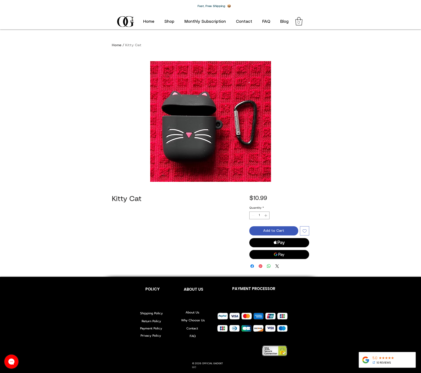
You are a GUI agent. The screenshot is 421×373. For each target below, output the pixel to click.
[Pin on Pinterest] (260, 266)
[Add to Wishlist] (304, 230)
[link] (298, 21)
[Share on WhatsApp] (268, 266)
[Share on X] (277, 266)
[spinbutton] (259, 215)
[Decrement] (252, 215)
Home (116, 45)
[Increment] (266, 215)
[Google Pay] (279, 254)
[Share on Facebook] (252, 266)
